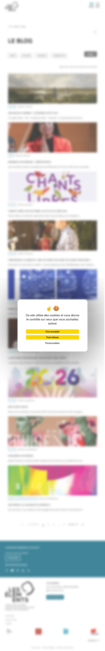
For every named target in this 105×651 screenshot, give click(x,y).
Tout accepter (52, 331)
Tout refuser (52, 337)
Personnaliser (52, 343)
